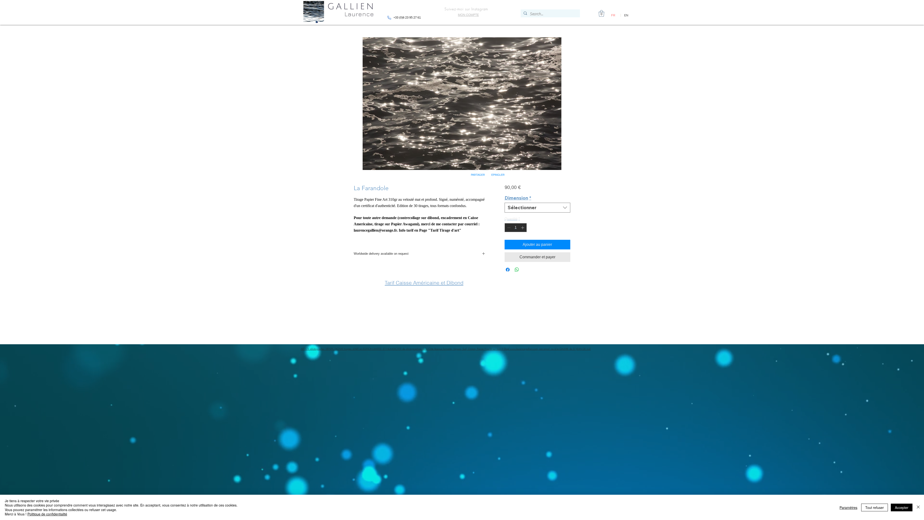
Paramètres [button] (848, 507)
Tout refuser (874, 507)
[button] (522, 214)
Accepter (901, 507)
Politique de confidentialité (47, 514)
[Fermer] (918, 507)
